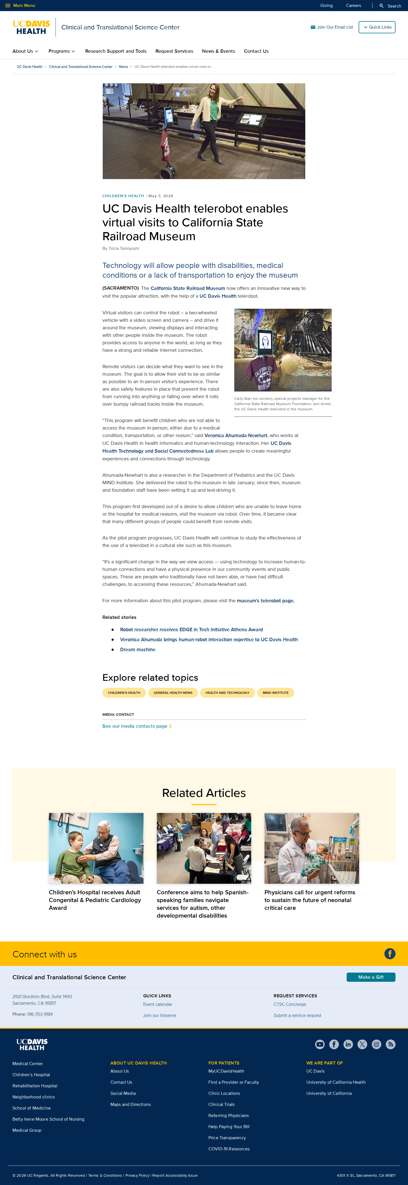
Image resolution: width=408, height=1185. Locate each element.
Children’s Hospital (31, 1074)
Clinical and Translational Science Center (80, 66)
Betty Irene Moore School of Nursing (48, 1119)
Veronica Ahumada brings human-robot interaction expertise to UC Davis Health (209, 639)
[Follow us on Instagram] (374, 1044)
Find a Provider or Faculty (233, 1082)
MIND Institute (276, 692)
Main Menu (19, 5)
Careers (353, 5)
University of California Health (336, 1082)
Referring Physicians (228, 1115)
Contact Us (256, 51)
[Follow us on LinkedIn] (346, 1044)
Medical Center (27, 1063)
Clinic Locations (224, 1093)
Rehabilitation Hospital (34, 1086)
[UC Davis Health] (31, 1044)
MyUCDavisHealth (226, 1071)
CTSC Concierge (290, 1004)
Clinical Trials (221, 1104)
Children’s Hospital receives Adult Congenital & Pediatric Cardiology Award (95, 900)
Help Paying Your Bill (229, 1126)
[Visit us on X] (360, 1044)
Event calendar (157, 1004)
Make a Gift (371, 977)
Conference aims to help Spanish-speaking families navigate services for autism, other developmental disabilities (203, 904)
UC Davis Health (29, 66)
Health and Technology (228, 692)
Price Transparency (227, 1137)
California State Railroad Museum (188, 288)
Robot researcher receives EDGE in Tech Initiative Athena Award (191, 629)
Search (390, 5)
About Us (119, 1071)
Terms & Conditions (105, 1175)
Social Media (123, 1093)
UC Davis (315, 1071)
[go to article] (96, 848)
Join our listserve (159, 1015)
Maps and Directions (130, 1104)
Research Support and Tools (116, 51)
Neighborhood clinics (33, 1097)
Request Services (174, 51)
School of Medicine (31, 1108)
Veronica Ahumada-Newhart (236, 435)
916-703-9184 (40, 1014)
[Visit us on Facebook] (332, 1044)
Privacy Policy (137, 1175)
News (123, 66)
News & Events (218, 51)
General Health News (173, 692)
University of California (329, 1093)
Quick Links (380, 27)
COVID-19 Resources (229, 1149)
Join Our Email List (331, 27)
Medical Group (26, 1130)
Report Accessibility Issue (175, 1175)
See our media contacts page (134, 725)
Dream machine (137, 649)
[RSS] (388, 1044)
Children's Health (123, 196)
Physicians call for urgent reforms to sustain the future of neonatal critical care (310, 900)
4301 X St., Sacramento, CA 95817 (366, 1175)
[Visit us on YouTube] (320, 1044)
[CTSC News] (390, 953)
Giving (326, 5)
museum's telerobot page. (265, 600)
